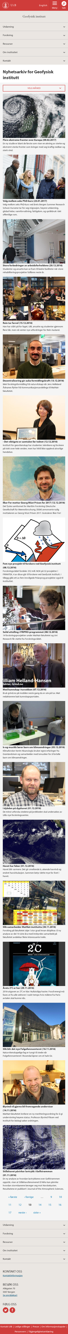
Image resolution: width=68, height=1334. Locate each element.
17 (9, 1212)
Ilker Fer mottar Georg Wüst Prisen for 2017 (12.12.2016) (34, 502)
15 (49, 1204)
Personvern (20, 1331)
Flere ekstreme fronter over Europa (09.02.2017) (29, 139)
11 (9, 1204)
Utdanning (8, 26)
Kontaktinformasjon (13, 1275)
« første (12, 1197)
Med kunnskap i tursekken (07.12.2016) (24, 689)
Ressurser (8, 43)
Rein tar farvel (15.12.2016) (18, 322)
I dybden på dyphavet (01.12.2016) (22, 808)
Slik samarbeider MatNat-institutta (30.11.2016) (29, 926)
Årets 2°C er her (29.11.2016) (18, 987)
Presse (36, 1326)
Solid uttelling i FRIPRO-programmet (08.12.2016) (30, 632)
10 (60, 1197)
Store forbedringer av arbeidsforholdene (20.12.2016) (33, 265)
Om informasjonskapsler (53, 1326)
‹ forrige (29, 1197)
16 (59, 1204)
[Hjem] (5, 5)
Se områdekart (10, 1295)
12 (19, 1204)
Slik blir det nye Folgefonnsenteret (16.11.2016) (29, 1048)
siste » (37, 1212)
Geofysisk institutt (34, 16)
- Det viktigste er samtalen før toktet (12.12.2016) (30, 441)
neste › (22, 1212)
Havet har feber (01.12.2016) (18, 865)
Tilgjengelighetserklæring (40, 1331)
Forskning (8, 35)
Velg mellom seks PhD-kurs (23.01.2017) (25, 200)
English (43, 5)
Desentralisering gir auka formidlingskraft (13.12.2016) (33, 380)
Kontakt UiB (6, 1326)
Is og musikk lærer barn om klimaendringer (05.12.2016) (34, 747)
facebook (13, 1310)
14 (39, 1204)
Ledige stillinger (22, 1326)
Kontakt (7, 60)
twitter (6, 1310)
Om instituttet (10, 52)
